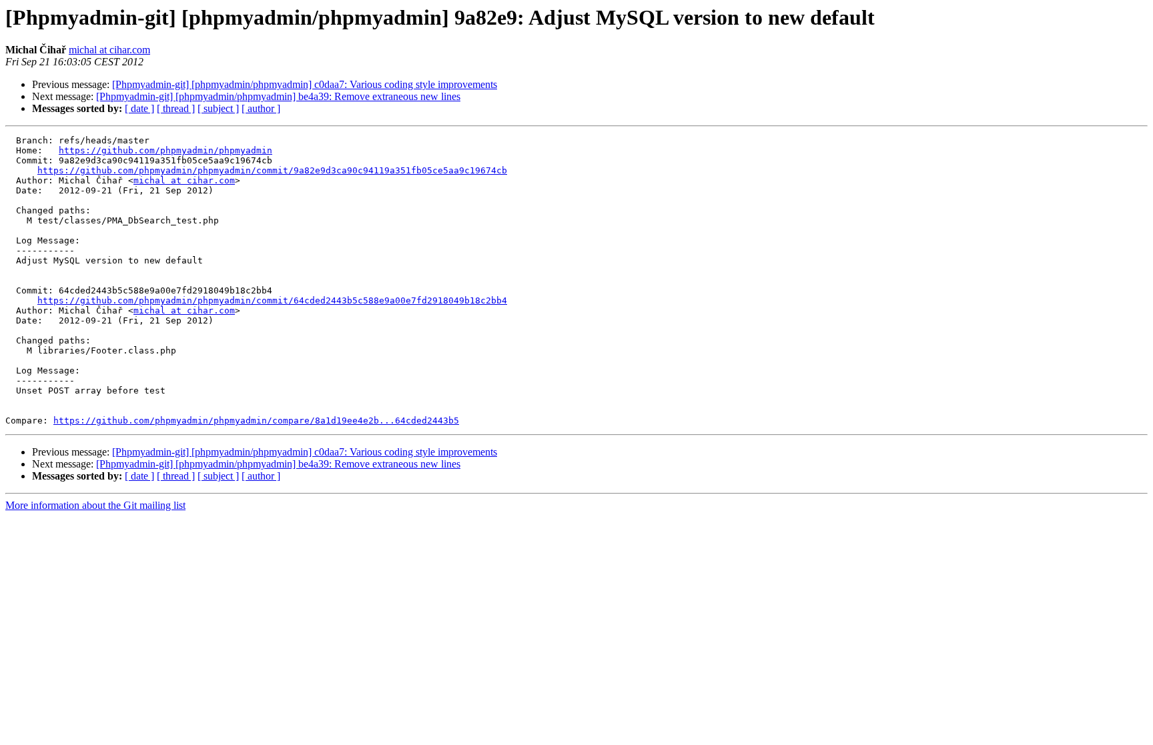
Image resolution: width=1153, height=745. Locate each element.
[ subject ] (218, 108)
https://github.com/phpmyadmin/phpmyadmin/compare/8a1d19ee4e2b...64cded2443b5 (256, 421)
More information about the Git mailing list (95, 505)
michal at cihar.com (109, 49)
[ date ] (139, 108)
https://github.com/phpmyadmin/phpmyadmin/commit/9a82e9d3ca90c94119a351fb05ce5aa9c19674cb (272, 170)
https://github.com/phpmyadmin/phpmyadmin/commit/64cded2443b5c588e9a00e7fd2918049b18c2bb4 (272, 300)
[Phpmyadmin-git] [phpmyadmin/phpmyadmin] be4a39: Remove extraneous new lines (278, 96)
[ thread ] (176, 108)
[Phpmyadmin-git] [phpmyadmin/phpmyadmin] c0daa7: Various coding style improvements (304, 84)
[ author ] (261, 108)
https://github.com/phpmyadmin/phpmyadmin (165, 150)
